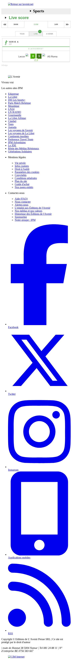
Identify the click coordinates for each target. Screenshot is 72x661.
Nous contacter (23, 201)
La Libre (12, 96)
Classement (36, 49)
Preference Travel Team (20, 139)
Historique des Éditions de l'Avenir (33, 213)
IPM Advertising (17, 142)
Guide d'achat (22, 184)
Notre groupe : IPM (25, 220)
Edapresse (13, 93)
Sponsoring (21, 216)
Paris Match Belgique (19, 103)
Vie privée (20, 163)
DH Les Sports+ (16, 99)
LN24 (11, 109)
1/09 (56, 24)
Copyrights (20, 175)
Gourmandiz (14, 115)
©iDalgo (4, 65)
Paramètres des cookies (27, 172)
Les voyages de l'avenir (20, 130)
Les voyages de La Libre (21, 133)
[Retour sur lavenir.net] (36, 4)
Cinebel (12, 121)
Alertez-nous (21, 204)
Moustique (13, 106)
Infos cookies (22, 166)
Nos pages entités (24, 187)
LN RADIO (14, 112)
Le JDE (12, 145)
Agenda (12, 127)
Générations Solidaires (20, 151)
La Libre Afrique (17, 118)
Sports (38, 11)
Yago (11, 124)
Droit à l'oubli (22, 169)
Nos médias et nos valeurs (28, 210)
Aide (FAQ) (21, 198)
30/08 (16, 24)
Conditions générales (26, 178)
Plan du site (21, 181)
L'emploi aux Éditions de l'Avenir (32, 207)
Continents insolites (18, 136)
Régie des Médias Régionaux (23, 148)
